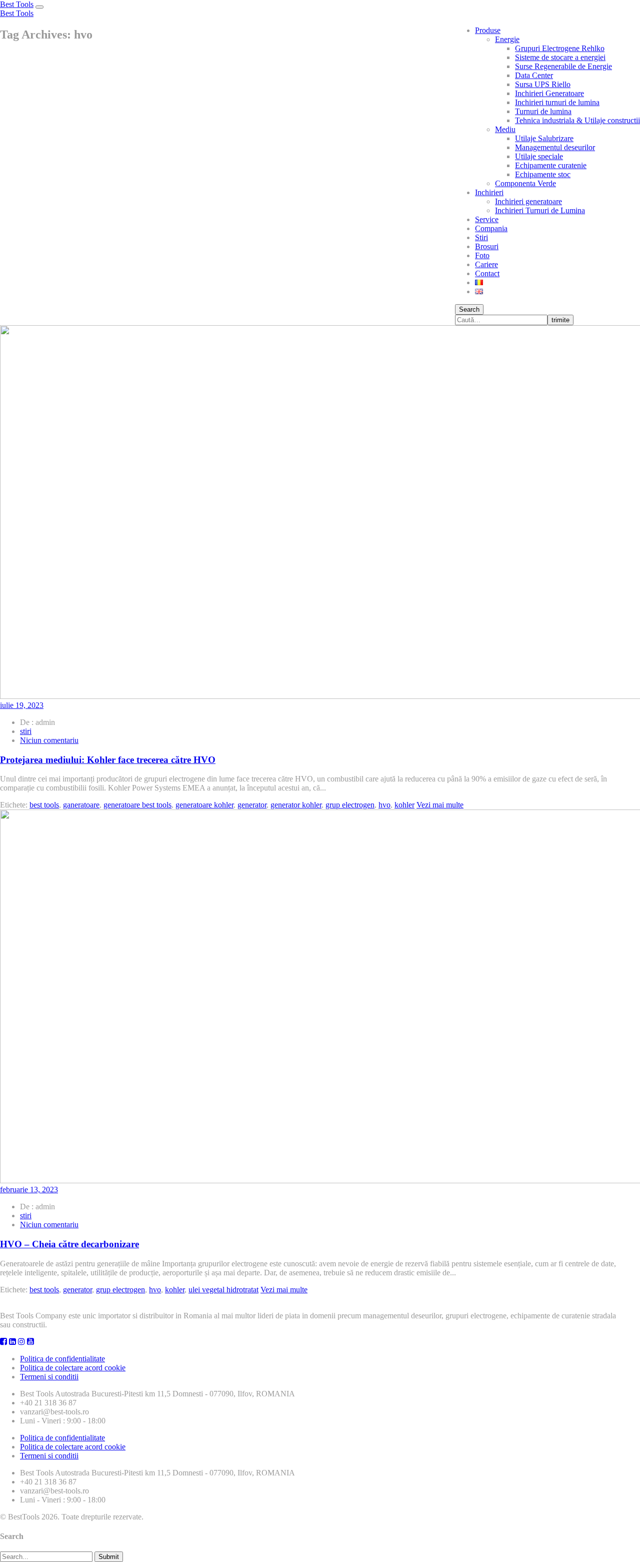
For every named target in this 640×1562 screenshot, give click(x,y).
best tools (44, 805)
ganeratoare (81, 805)
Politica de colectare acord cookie (73, 1367)
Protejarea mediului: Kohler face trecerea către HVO (108, 759)
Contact (487, 273)
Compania (491, 228)
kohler (404, 805)
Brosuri (486, 246)
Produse (487, 30)
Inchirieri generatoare (528, 201)
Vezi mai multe (440, 805)
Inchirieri (489, 192)
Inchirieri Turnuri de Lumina (540, 210)
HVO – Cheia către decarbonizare (69, 1244)
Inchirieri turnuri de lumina (557, 102)
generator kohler (296, 805)
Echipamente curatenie (550, 165)
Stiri (481, 237)
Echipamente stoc (542, 174)
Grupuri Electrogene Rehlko (559, 48)
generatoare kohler (205, 805)
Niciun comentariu (49, 740)
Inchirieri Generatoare (549, 93)
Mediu (505, 129)
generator (252, 805)
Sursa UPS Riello (542, 84)
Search (469, 309)
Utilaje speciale (539, 156)
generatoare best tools (138, 805)
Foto (482, 255)
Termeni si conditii (49, 1376)
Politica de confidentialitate (62, 1358)
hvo (384, 805)
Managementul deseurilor (555, 147)
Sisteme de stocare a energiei (560, 57)
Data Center (534, 75)
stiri (26, 731)
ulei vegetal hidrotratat (223, 1289)
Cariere (486, 264)
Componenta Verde (525, 183)
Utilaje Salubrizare (544, 138)
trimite (561, 320)
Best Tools (17, 4)
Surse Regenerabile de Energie (563, 66)
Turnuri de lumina (543, 111)
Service (486, 219)
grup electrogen (350, 805)
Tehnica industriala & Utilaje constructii (577, 120)
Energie (507, 39)
